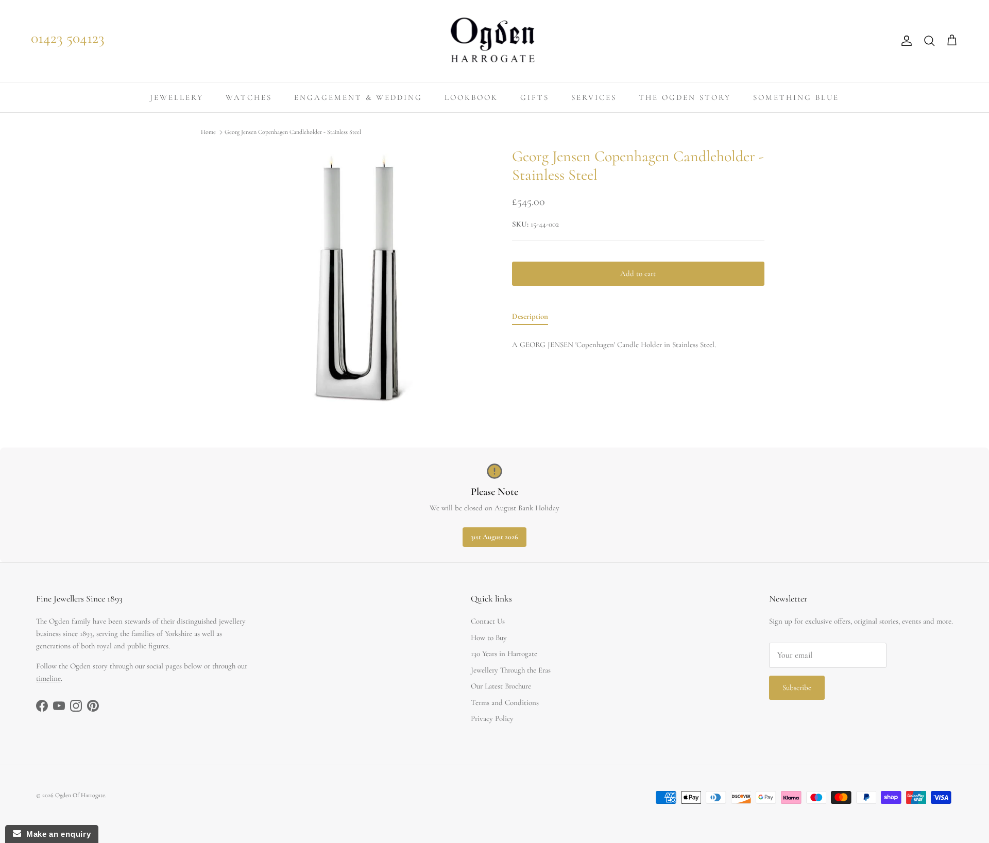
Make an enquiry (56, 834)
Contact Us (488, 621)
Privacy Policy (492, 718)
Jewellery (176, 97)
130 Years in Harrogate (504, 653)
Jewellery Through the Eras (511, 670)
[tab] (530, 318)
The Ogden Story (685, 97)
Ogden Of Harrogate (80, 795)
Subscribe (796, 687)
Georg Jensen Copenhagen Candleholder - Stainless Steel (293, 132)
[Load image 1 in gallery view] (357, 279)
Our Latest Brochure (501, 686)
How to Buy (489, 637)
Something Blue (796, 97)
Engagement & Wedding (358, 97)
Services (594, 97)
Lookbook (471, 97)
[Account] (904, 41)
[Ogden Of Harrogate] (495, 41)
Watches (249, 97)
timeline (48, 678)
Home (208, 132)
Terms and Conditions (505, 702)
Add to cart (638, 273)
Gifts (534, 97)
